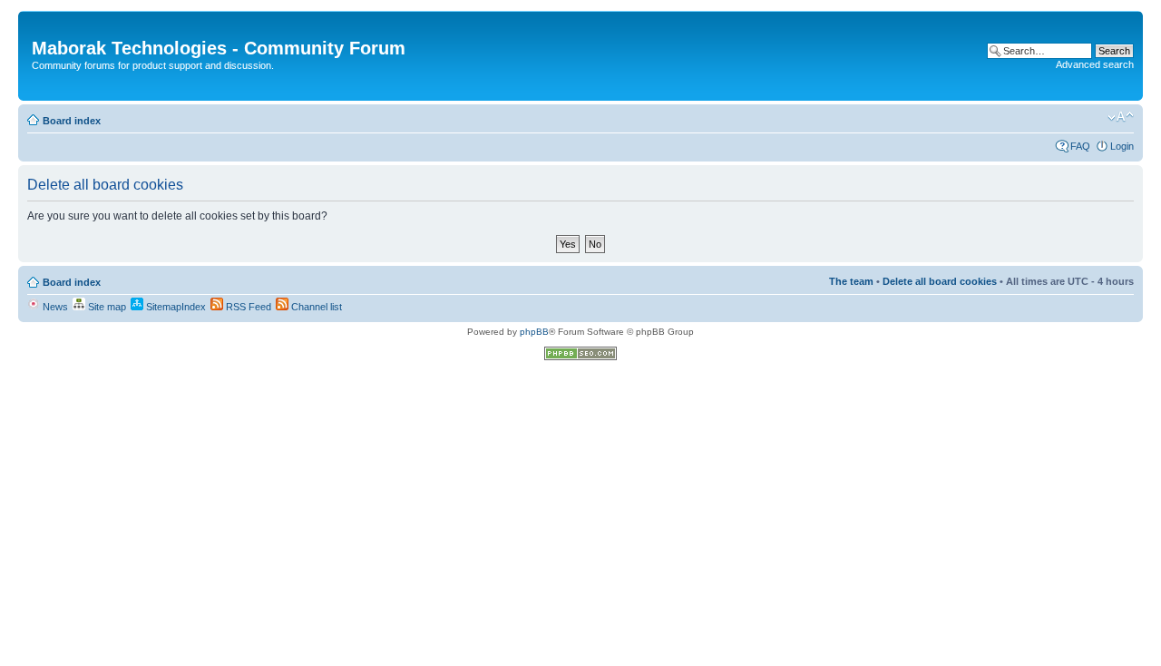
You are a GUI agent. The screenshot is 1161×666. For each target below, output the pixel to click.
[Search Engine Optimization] (580, 357)
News (54, 306)
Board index (72, 120)
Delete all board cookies (940, 281)
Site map (105, 306)
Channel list (315, 306)
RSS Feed (247, 306)
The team (851, 281)
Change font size (1120, 117)
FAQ (1080, 146)
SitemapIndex (174, 306)
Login (1122, 146)
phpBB (534, 332)
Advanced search (1095, 64)
